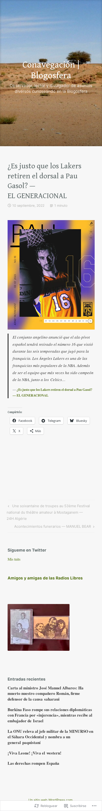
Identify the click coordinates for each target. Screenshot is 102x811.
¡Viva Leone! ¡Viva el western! (34, 753)
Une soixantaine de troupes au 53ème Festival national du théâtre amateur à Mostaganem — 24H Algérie (48, 512)
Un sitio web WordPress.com (50, 800)
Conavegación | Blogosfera (51, 70)
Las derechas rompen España (33, 763)
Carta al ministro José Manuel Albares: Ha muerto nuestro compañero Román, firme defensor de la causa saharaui (45, 693)
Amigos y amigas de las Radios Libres (45, 578)
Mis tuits (14, 559)
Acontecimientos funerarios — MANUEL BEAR (52, 527)
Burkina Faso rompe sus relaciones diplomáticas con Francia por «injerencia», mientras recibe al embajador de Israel (50, 715)
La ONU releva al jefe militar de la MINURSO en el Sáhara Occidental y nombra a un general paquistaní (50, 737)
